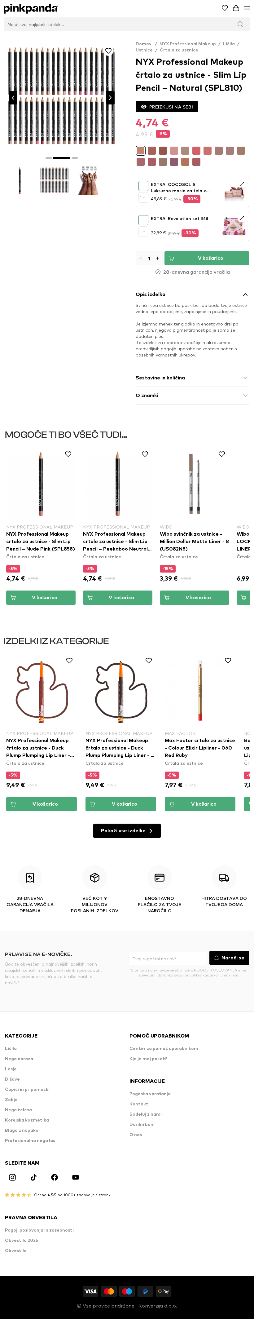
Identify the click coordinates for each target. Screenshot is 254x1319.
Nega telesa (18, 1110)
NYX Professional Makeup (188, 44)
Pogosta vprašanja (150, 1094)
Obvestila (16, 1251)
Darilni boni (142, 1124)
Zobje (11, 1100)
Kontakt (138, 1104)
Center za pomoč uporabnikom (163, 1049)
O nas (135, 1135)
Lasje (11, 1069)
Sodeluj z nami (145, 1114)
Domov (146, 44)
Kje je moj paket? (148, 1059)
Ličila (229, 44)
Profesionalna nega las (30, 1141)
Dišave (12, 1079)
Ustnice (144, 50)
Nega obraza (19, 1059)
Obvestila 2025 (21, 1240)
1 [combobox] (141, 197)
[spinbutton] (149, 258)
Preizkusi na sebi (171, 106)
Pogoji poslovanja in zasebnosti (39, 1230)
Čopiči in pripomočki (27, 1089)
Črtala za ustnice (179, 50)
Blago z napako (21, 1130)
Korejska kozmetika (27, 1120)
